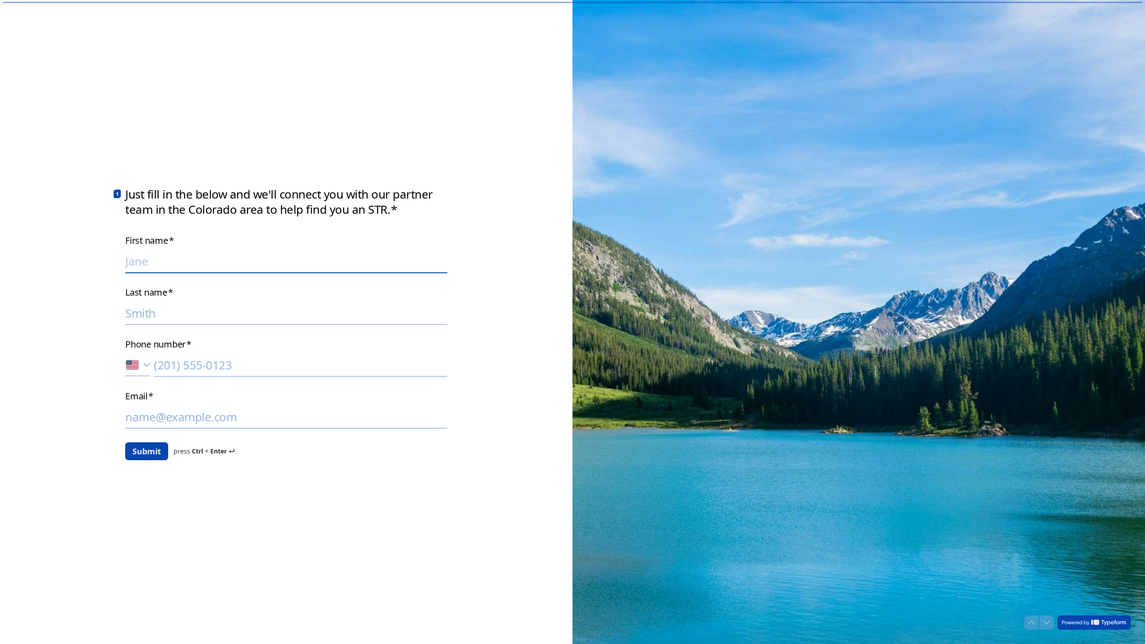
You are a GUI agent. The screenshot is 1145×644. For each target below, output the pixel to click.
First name (149, 240)
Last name (149, 292)
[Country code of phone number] (137, 365)
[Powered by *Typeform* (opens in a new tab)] (1094, 622)
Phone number (158, 344)
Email (139, 396)
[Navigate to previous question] (1031, 622)
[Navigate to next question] (1046, 622)
